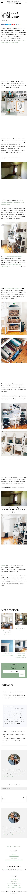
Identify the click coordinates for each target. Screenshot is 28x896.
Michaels (3, 565)
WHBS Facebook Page (14, 887)
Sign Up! (5, 869)
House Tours (14, 856)
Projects (14, 858)
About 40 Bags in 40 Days (14, 860)
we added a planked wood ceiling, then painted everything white (12, 202)
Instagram (14, 879)
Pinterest (14, 881)
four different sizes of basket (12, 288)
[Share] (16, 24)
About (14, 854)
